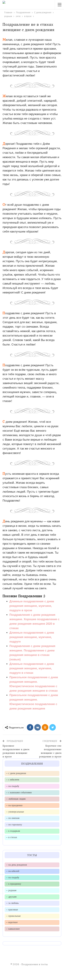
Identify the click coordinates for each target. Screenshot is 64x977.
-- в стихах (11, 837)
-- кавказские (13, 928)
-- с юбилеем (12, 779)
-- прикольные (13, 915)
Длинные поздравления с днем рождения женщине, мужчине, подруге (31, 637)
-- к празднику (13, 883)
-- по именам (12, 818)
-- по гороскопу (14, 824)
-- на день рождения (16, 864)
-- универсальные (15, 811)
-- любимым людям (16, 798)
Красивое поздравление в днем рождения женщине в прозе (16, 751)
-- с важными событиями (19, 792)
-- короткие (12, 922)
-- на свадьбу (12, 786)
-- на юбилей (12, 871)
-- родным (11, 890)
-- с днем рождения (16, 773)
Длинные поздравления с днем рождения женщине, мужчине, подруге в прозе (31, 606)
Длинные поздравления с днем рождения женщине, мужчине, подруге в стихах (31, 668)
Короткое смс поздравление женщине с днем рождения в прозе (50, 751)
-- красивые (12, 909)
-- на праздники (14, 805)
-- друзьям (11, 896)
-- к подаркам (13, 831)
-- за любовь (12, 903)
